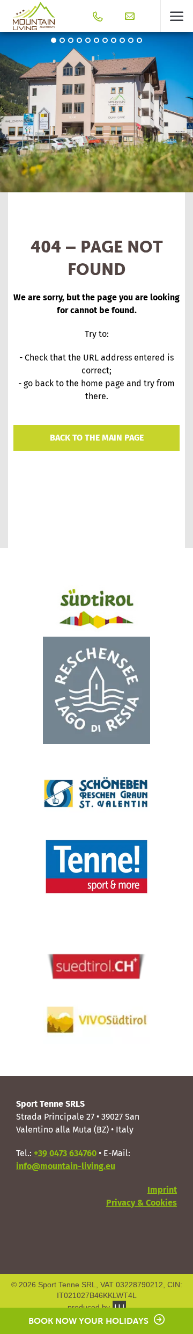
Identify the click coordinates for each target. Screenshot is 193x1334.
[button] (176, 16)
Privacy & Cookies (141, 1203)
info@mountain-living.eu (65, 1166)
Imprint (162, 1190)
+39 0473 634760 (65, 1153)
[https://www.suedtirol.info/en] (96, 608)
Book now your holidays (88, 1321)
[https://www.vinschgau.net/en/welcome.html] (96, 789)
